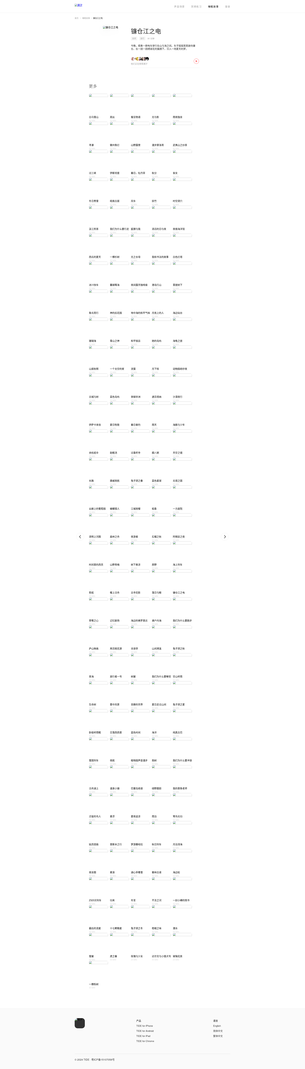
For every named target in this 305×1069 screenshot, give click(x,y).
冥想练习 (196, 6)
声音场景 (179, 6)
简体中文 (218, 1030)
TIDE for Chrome (145, 1041)
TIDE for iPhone (144, 1025)
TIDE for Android (145, 1030)
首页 (76, 18)
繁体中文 (218, 1036)
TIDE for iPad (143, 1036)
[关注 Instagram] (227, 1059)
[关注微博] (219, 1059)
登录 (227, 6)
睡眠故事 (213, 6)
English (217, 1025)
